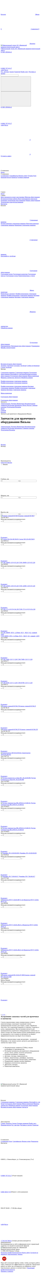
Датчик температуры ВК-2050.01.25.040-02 (18, 803)
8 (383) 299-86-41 (6, 52)
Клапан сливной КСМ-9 (26, 516)
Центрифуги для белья (17, 374)
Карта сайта (26, 1252)
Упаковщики (35, 346)
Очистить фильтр (6, 462)
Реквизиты (34, 1141)
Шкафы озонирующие (8, 347)
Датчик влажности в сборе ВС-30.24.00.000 (18, 778)
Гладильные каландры (20, 274)
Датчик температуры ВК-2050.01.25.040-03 (18, 829)
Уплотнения (5, 430)
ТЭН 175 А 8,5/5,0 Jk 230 (27, 609)
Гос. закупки (5, 72)
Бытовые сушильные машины (24, 297)
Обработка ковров (27, 377)
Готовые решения (23, 177)
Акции (11, 72)
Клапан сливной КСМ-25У (29, 729)
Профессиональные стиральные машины (14, 383)
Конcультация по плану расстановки (13, 197)
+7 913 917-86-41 (6, 1241)
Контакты (4, 204)
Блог (34, 175)
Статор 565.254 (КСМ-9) (27, 539)
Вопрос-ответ (22, 175)
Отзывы (30, 175)
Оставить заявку (6, 156)
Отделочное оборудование (19, 376)
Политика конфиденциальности (11, 1252)
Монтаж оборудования (32, 197)
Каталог (3, 14)
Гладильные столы (12, 276)
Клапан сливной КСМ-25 (27, 706)
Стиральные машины (8, 372)
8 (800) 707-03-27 (6, 68)
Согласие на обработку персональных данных (19, 1253)
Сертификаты (13, 175)
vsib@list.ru (4, 70)
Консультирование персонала (27, 199)
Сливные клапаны (28, 428)
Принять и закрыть (7, 1271)
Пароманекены (6, 346)
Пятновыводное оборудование (21, 346)
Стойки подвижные (33, 365)
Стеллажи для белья (19, 365)
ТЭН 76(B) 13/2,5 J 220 (25, 659)
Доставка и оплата (26, 1125)
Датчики (14, 426)
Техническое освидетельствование (12, 202)
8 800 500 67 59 (6, 1192)
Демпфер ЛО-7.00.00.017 (27, 876)
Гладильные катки (7, 274)
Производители (6, 177)
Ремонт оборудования (33, 200)
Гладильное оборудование (9, 397)
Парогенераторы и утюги (26, 276)
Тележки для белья (7, 365)
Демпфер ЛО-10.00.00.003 (28, 853)
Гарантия (17, 72)
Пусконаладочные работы (9, 199)
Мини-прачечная (33, 376)
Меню (37, 14)
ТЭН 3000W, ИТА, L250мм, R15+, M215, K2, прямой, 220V (20, 636)
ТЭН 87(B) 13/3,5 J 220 (25, 683)
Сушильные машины (22, 372)
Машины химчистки (8, 377)
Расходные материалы (14, 428)
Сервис (3, 1123)
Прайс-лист (24, 72)
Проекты (14, 177)
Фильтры (12, 430)
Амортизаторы (6, 426)
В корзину (4, 537)
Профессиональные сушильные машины (20, 295)
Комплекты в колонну (8, 294)
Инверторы (21, 426)
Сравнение (19, 29)
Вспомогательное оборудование (11, 364)
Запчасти (18, 377)
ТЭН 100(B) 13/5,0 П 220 (27, 562)
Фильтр (3, 444)
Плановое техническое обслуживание (13, 200)
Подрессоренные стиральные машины (13, 223)
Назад (3, 172)
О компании (5, 175)
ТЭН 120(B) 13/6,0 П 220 (27, 586)
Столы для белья (6, 367)
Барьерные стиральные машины (25, 225)
